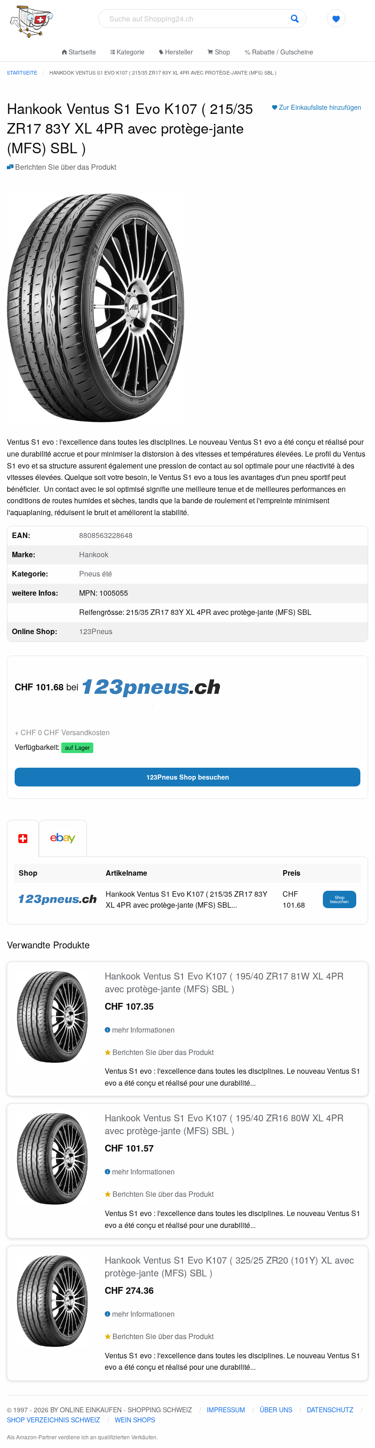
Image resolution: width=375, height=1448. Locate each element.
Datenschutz (330, 1409)
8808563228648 (106, 535)
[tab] (22, 838)
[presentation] (63, 838)
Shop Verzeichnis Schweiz (53, 1419)
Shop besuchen (339, 899)
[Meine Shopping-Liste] (336, 18)
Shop (221, 51)
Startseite (81, 51)
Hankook (93, 554)
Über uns (276, 1409)
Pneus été (95, 573)
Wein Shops (135, 1419)
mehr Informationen (142, 1029)
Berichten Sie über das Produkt (64, 166)
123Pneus (95, 631)
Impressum (226, 1409)
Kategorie (130, 51)
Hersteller (178, 51)
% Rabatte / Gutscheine (279, 51)
